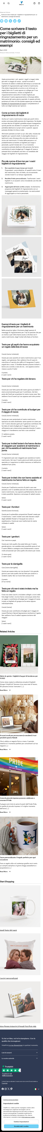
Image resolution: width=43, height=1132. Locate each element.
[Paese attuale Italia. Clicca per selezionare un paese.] (37, 1089)
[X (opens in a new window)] (9, 1089)
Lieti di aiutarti (7, 1053)
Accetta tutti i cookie (21, 1126)
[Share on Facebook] (1, 21)
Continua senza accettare (10, 1099)
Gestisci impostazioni (21, 1121)
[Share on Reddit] (14, 21)
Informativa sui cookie (28, 1117)
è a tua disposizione (15, 1045)
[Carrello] (39, 3)
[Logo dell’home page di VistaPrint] (21, 3)
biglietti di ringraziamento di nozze (14, 103)
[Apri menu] (4, 3)
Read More (4, 690)
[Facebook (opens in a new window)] (3, 1089)
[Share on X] (10, 21)
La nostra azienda (8, 1058)
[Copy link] (19, 21)
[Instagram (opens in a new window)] (6, 1089)
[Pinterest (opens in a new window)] (11, 1089)
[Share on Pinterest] (6, 21)
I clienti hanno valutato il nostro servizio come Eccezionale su (20, 1082)
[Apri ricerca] (8, 3)
